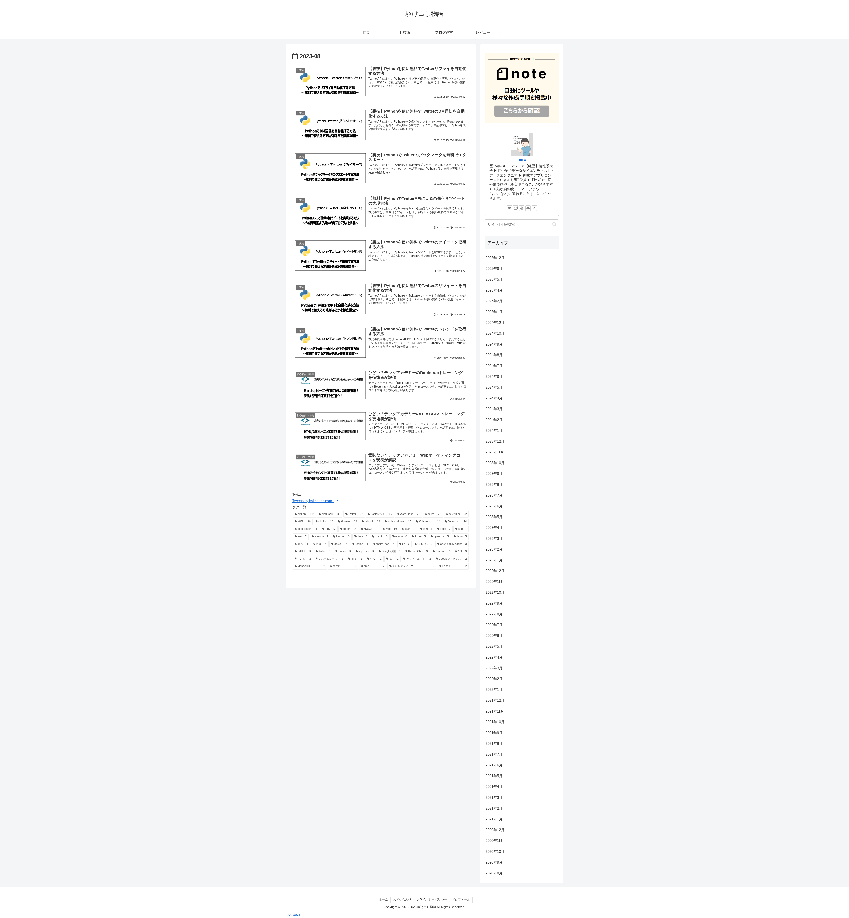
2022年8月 (494, 614)
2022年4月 (494, 657)
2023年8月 (494, 484)
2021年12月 (495, 700)
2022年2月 (494, 679)
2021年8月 (494, 743)
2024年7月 (494, 366)
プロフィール (461, 899)
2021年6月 (494, 765)
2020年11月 (495, 841)
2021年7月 (494, 754)
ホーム (383, 899)
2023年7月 (494, 495)
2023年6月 (494, 506)
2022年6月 (494, 636)
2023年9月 (494, 474)
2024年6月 (494, 376)
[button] (554, 224)
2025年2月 (494, 301)
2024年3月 (494, 409)
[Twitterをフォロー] (509, 208)
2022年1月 (494, 689)
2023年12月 (495, 441)
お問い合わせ (402, 899)
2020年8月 (494, 873)
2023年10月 (495, 463)
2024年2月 (494, 420)
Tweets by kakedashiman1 (313, 501)
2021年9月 (494, 733)
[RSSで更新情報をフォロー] (534, 208)
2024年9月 (494, 344)
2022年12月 (495, 571)
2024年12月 (495, 323)
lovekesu (293, 914)
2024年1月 (494, 430)
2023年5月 (494, 517)
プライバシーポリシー (431, 899)
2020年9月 (494, 862)
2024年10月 (495, 333)
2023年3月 (494, 538)
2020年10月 (495, 851)
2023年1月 (494, 560)
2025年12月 (495, 258)
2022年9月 (494, 603)
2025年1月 (494, 312)
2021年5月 (494, 776)
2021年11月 (495, 711)
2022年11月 (495, 582)
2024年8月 (494, 355)
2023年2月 (494, 549)
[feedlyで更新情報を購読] (528, 208)
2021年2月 (494, 808)
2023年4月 (494, 528)
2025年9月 (494, 269)
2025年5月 (494, 279)
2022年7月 (494, 625)
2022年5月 (494, 646)
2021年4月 (494, 787)
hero (522, 159)
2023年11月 (495, 452)
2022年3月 (494, 668)
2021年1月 (494, 819)
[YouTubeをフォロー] (521, 208)
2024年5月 (494, 387)
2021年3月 (494, 797)
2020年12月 (495, 830)
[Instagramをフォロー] (515, 208)
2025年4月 (494, 290)
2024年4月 (494, 398)
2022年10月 (495, 592)
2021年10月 (495, 722)
